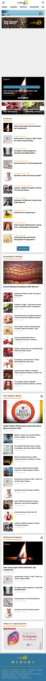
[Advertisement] (23, 53)
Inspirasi (17, 124)
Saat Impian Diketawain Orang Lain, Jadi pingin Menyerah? (27, 226)
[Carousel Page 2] (22, 97)
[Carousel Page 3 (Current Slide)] (24, 97)
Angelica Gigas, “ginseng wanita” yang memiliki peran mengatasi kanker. (33, 110)
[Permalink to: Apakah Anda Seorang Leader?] (7, 177)
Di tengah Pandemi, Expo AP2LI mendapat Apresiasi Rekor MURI (27, 447)
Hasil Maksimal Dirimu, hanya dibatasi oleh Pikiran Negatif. (26, 502)
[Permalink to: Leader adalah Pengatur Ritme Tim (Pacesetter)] (7, 189)
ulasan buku (30, 124)
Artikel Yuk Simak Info (13, 87)
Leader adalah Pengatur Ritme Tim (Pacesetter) (28, 189)
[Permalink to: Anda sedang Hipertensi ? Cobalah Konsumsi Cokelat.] (8, 341)
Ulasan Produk (26, 678)
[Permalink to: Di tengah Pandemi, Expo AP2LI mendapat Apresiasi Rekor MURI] (8, 449)
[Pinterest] (21, 662)
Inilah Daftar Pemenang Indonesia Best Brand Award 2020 (22, 427)
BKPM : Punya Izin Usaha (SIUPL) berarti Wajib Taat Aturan (27, 436)
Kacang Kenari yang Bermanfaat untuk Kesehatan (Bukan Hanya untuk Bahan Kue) (27, 317)
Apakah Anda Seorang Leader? (28, 175)
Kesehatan (37, 674)
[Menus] (3, 2)
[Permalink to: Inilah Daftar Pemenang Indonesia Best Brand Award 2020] (23, 411)
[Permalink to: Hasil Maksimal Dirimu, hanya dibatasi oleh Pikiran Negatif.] (8, 504)
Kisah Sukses (14, 672)
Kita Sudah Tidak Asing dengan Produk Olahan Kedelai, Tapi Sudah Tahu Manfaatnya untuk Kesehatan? (27, 328)
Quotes (24, 672)
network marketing (26, 186)
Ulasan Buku (34, 87)
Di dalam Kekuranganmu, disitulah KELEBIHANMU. (25, 152)
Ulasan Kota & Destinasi (10, 678)
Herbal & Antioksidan (9, 676)
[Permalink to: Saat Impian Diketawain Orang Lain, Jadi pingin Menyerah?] (7, 226)
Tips (30, 672)
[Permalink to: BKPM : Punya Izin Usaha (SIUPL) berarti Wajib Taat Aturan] (8, 438)
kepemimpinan (19, 173)
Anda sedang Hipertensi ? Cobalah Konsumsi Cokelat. (25, 338)
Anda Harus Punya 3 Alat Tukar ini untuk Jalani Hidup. (28, 139)
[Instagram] (25, 662)
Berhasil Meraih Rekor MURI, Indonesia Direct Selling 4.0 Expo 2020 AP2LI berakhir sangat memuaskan (28, 458)
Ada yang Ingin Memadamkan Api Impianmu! (20, 92)
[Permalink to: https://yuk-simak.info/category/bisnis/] (41, 396)
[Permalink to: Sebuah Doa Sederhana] (7, 214)
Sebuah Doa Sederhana (24, 212)
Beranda (31, 670)
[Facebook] (13, 662)
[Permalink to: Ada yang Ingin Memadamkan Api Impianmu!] (7, 127)
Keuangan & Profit (8, 674)
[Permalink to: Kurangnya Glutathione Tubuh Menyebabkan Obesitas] (8, 363)
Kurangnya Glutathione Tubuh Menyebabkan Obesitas (26, 360)
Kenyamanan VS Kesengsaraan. (28, 163)
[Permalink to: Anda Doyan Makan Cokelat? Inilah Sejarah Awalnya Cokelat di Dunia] (8, 374)
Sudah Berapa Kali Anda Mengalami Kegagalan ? (25, 238)
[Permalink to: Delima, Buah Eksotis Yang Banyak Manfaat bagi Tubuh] (8, 352)
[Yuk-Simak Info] (23, 2)
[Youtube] (29, 662)
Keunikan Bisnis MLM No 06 (25, 512)
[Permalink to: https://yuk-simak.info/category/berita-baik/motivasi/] (41, 537)
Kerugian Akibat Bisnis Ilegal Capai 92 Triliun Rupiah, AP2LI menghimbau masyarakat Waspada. (26, 469)
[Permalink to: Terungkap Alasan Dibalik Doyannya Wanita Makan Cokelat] (8, 385)
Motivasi (25, 87)
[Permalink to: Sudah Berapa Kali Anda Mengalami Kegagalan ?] (7, 238)
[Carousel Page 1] (19, 97)
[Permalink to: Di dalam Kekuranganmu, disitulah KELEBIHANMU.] (7, 152)
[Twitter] (17, 662)
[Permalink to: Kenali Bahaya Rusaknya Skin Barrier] (23, 272)
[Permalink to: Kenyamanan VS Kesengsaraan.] (7, 164)
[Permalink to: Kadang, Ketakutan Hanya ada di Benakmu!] (7, 201)
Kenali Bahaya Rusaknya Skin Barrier (21, 287)
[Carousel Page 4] (27, 97)
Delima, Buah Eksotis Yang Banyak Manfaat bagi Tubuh (28, 349)
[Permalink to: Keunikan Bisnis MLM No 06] (8, 516)
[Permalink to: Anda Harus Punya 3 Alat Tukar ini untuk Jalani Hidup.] (7, 139)
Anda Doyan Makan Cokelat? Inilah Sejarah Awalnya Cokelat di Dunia (27, 372)
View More (23, 248)
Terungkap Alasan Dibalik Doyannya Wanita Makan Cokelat (28, 383)
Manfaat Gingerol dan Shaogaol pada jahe (11, 110)
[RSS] (33, 662)
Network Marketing (24, 674)
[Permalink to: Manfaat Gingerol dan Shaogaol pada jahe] (8, 297)
